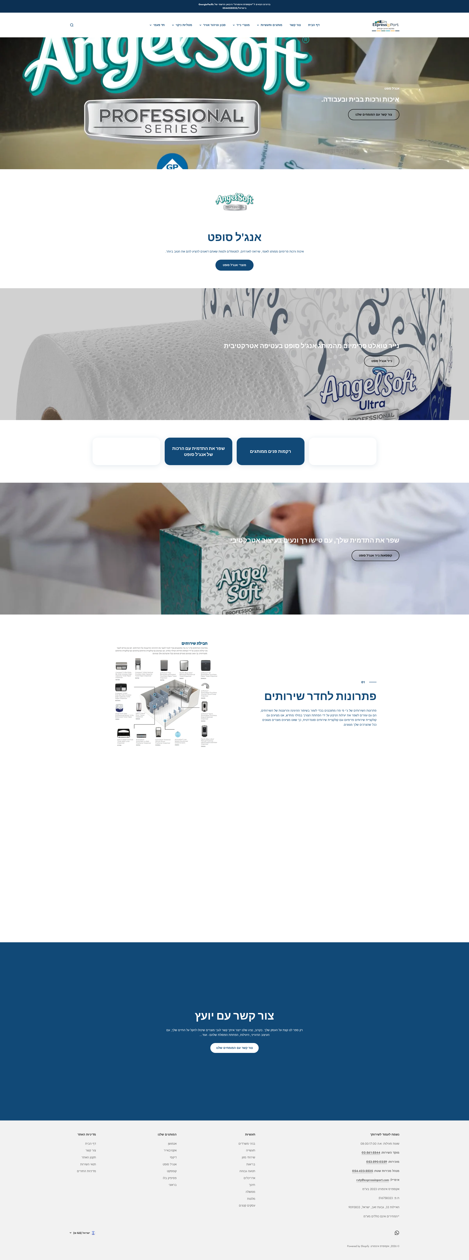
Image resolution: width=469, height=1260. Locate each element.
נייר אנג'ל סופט (381, 361)
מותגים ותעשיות (271, 25)
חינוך (252, 1185)
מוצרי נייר (243, 25)
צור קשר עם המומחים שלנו (373, 114)
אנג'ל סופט (170, 1164)
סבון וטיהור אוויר (214, 25)
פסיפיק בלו (170, 1178)
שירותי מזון (248, 1157)
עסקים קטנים (247, 1205)
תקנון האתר (89, 1157)
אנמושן (172, 1144)
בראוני (173, 1185)
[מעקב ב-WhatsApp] (396, 1232)
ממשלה (250, 1192)
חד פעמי (159, 25)
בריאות (250, 1164)
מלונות (251, 1199)
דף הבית (314, 25)
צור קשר (295, 25)
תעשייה (250, 1150)
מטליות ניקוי (184, 25)
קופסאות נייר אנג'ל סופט (375, 555)
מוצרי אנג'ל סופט (234, 265)
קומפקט (172, 1171)
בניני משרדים (247, 1144)
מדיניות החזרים (86, 1171)
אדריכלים (249, 1178)
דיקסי (173, 1157)
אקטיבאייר (170, 1150)
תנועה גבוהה (247, 1171)
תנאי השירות (88, 1164)
